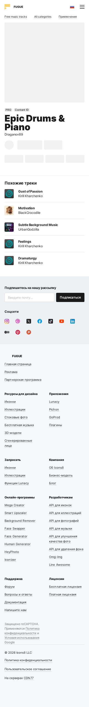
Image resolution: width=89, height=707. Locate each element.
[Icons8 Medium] (6, 332)
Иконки (10, 401)
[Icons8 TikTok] (50, 321)
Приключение (68, 16)
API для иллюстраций (65, 513)
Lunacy (54, 401)
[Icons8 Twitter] (28, 321)
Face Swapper (15, 528)
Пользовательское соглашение (28, 669)
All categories (42, 16)
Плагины (55, 425)
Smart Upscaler (16, 513)
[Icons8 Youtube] (61, 321)
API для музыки (60, 528)
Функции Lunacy (17, 483)
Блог (52, 483)
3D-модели (13, 433)
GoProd (54, 417)
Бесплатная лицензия (65, 586)
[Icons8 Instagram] (6, 321)
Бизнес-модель (61, 475)
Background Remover (20, 520)
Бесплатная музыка (19, 425)
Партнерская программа (23, 379)
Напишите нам (16, 610)
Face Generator (16, 536)
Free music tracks (16, 16)
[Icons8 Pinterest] (17, 332)
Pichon (54, 409)
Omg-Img (55, 557)
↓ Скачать (29, 145)
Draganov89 (14, 134)
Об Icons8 (56, 467)
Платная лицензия (62, 594)
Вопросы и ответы (18, 594)
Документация (15, 602)
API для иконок (60, 505)
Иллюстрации (15, 409)
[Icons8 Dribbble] (17, 321)
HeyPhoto (12, 552)
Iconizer (10, 559)
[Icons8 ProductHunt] (28, 332)
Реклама (11, 372)
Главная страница (18, 364)
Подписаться (70, 297)
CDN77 (29, 678)
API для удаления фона (66, 549)
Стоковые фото (16, 417)
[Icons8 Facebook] (39, 321)
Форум (10, 586)
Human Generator (18, 544)
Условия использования (22, 637)
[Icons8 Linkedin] (72, 321)
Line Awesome (59, 564)
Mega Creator (15, 505)
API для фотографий (64, 520)
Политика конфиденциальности (28, 660)
